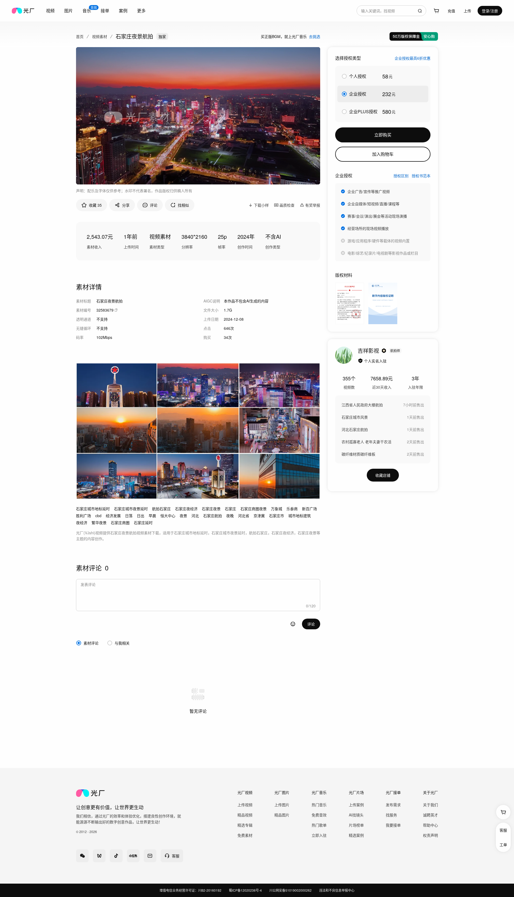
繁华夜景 (99, 522)
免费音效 (319, 814)
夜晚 (230, 515)
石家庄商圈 (120, 522)
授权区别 (401, 175)
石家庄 (230, 508)
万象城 (276, 508)
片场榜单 (356, 825)
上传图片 (281, 804)
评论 (311, 624)
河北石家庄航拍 (355, 429)
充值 (451, 10)
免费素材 (244, 835)
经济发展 (113, 515)
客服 (503, 830)
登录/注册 (490, 10)
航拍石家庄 (161, 508)
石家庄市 (276, 515)
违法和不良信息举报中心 (336, 890)
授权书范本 (421, 175)
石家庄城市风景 (355, 417)
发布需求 (393, 804)
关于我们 (430, 804)
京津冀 (259, 515)
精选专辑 (244, 825)
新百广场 (309, 508)
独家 (162, 36)
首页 (80, 36)
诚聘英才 (430, 814)
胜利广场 (83, 515)
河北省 (243, 515)
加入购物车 (383, 154)
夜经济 (81, 522)
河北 (195, 515)
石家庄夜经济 (186, 508)
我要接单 (393, 825)
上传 (467, 10)
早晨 (152, 515)
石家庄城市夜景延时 (131, 508)
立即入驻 (319, 835)
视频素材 (99, 36)
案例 (123, 10)
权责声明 (430, 835)
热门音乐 (319, 804)
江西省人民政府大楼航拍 (362, 404)
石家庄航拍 (212, 515)
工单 (503, 844)
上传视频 (244, 804)
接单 (105, 10)
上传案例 (356, 804)
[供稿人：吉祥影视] (343, 355)
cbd (98, 515)
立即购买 (382, 135)
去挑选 (314, 36)
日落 (129, 515)
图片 (68, 10)
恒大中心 (167, 515)
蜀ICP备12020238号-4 (245, 890)
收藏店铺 (382, 475)
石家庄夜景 (211, 508)
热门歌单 (319, 825)
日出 (140, 515)
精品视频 (244, 814)
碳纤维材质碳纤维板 (358, 454)
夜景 (183, 515)
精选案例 (356, 835)
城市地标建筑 (299, 515)
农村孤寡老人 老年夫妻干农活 (366, 441)
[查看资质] (360, 361)
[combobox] (391, 10)
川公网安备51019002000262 (290, 890)
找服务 (391, 814)
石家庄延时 (143, 522)
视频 (50, 10)
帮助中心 (430, 825)
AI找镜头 (356, 814)
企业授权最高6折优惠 (412, 58)
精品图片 (281, 814)
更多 (141, 10)
